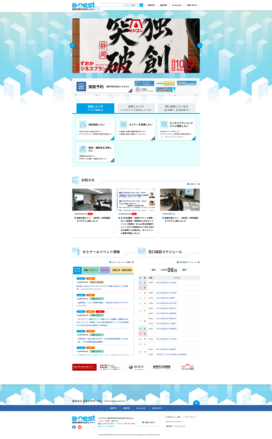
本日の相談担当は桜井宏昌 (166, 303)
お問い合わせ (192, 5)
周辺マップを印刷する (106, 426)
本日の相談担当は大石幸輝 (166, 293)
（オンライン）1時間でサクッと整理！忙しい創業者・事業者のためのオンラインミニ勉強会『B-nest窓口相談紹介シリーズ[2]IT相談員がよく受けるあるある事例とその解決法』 (102, 322)
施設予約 (151, 5)
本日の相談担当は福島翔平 (166, 349)
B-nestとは (176, 5)
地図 (116, 421)
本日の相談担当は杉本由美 (166, 282)
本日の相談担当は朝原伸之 (166, 318)
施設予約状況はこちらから (108, 86)
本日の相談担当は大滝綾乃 (166, 323)
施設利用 (163, 5)
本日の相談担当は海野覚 (165, 298)
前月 (154, 269)
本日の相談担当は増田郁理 (166, 328)
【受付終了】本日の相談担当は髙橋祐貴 (171, 354)
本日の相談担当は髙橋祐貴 (166, 313)
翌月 (184, 269)
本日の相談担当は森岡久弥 (166, 308)
